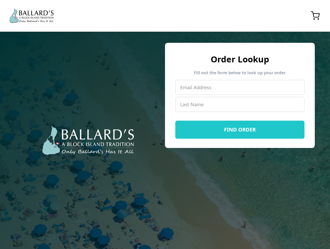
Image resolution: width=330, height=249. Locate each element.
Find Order (240, 129)
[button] (315, 15)
